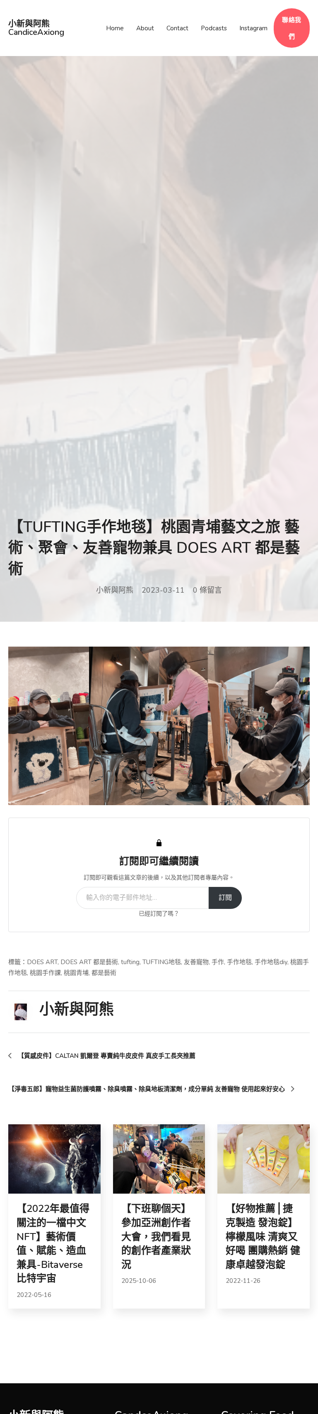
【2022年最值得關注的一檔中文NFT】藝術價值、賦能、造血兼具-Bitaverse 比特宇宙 (53, 1243)
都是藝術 (104, 973)
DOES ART (42, 962)
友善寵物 (196, 962)
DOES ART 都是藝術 (89, 962)
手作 (218, 962)
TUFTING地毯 (161, 962)
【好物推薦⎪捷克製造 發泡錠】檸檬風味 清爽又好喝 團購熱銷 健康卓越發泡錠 (263, 1236)
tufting (130, 962)
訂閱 (225, 897)
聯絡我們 (291, 28)
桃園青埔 (76, 973)
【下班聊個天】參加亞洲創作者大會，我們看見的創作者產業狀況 (156, 1236)
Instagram (253, 28)
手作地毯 (239, 962)
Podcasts (214, 28)
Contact (177, 28)
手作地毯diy (271, 962)
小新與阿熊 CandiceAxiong (36, 28)
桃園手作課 (45, 973)
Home (115, 28)
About (145, 28)
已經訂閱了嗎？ (159, 914)
